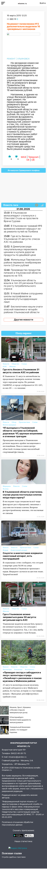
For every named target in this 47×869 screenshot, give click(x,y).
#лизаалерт (18, 669)
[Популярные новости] (41, 205)
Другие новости (23, 319)
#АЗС (5, 366)
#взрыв (5, 550)
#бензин (12, 366)
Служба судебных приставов (13, 857)
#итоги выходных (9, 425)
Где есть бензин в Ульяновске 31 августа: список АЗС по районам (21, 371)
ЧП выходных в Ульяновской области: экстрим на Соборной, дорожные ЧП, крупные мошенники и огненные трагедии (22, 432)
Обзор (14, 422)
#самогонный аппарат (19, 550)
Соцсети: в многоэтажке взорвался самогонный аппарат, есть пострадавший (22, 556)
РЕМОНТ (11, 58)
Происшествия (24, 422)
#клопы (5, 489)
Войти (43, 3)
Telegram (33, 157)
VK (27, 159)
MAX (23, 157)
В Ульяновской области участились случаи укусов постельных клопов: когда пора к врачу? (22, 495)
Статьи (24, 364)
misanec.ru (7, 770)
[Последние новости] (36, 205)
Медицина (7, 486)
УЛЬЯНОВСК (23, 58)
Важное (6, 547)
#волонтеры (7, 669)
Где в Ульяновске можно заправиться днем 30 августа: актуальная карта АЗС (19, 617)
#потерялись (29, 669)
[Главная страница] (22, 3)
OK (33, 159)
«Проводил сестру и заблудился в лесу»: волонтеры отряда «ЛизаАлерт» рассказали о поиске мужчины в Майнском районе (22, 676)
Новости (6, 364)
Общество (15, 364)
